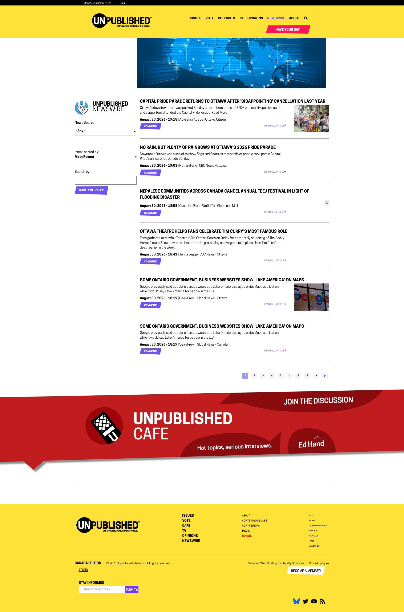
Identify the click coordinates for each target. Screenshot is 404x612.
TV (241, 18)
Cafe (186, 526)
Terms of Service (318, 526)
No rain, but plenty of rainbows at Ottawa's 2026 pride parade (208, 148)
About (294, 18)
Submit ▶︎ (131, 590)
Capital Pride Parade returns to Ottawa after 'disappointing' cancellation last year (232, 102)
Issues (195, 18)
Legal (312, 521)
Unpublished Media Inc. (131, 563)
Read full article (274, 126)
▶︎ (325, 376)
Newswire (276, 18)
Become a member (306, 571)
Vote (210, 18)
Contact (313, 536)
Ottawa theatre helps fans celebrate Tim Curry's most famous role (213, 232)
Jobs (311, 541)
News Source (84, 123)
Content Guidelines (254, 521)
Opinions (255, 18)
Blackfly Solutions (293, 563)
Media (246, 531)
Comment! (150, 126)
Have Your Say (287, 30)
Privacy (313, 531)
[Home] (123, 21)
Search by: (82, 172)
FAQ (311, 516)
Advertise (314, 546)
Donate (247, 536)
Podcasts (226, 18)
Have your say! (91, 190)
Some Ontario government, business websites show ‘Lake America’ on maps (222, 280)
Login (83, 570)
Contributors (251, 526)
